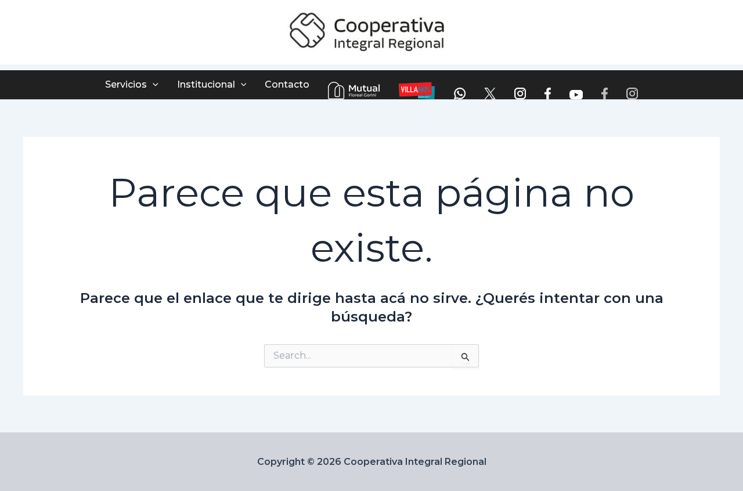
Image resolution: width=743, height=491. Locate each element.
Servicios (126, 84)
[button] (152, 84)
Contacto (287, 84)
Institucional (206, 84)
